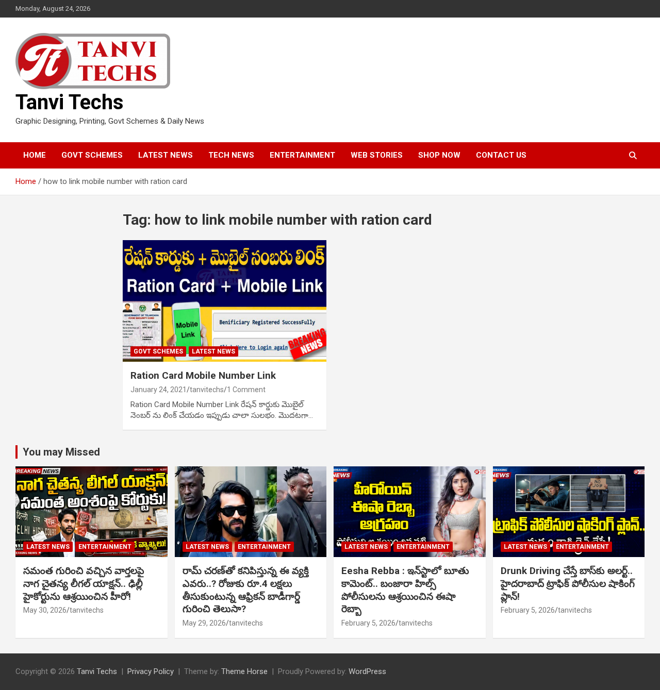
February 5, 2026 (368, 623)
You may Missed (61, 452)
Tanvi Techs (69, 102)
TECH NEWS (231, 155)
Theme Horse (244, 671)
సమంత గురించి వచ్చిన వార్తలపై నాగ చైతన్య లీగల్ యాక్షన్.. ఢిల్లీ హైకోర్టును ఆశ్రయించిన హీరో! (83, 583)
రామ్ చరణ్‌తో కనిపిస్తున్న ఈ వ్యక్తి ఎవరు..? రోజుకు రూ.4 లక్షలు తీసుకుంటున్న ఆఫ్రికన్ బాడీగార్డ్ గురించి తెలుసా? (246, 590)
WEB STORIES (377, 155)
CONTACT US (501, 155)
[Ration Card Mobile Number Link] (224, 301)
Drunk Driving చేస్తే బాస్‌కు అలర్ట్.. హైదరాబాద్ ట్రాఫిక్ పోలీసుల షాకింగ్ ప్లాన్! (568, 583)
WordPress (367, 671)
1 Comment (246, 389)
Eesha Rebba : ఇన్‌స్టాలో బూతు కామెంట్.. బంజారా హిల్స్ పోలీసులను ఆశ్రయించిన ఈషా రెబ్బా (405, 590)
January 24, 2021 (158, 389)
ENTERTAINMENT (302, 155)
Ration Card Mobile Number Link (203, 375)
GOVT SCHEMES (92, 155)
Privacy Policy (150, 671)
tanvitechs (207, 389)
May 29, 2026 (204, 623)
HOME (34, 155)
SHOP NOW (439, 155)
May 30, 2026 (45, 610)
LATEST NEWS (165, 155)
